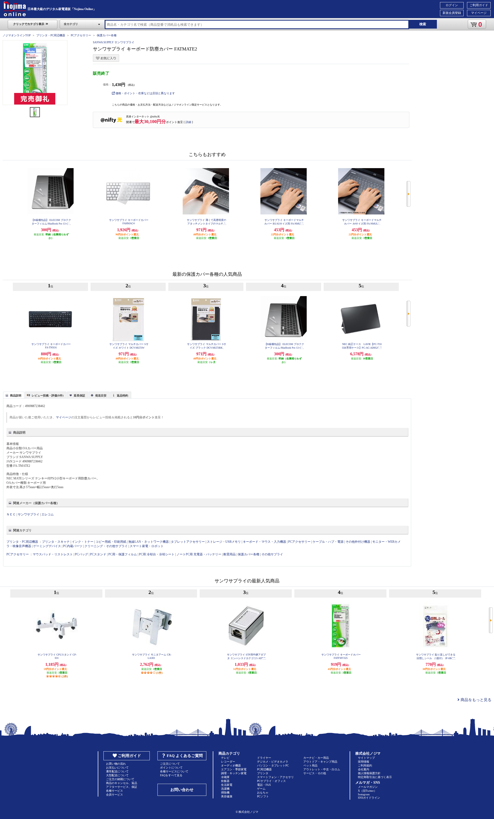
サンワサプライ (28, 514)
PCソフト (263, 796)
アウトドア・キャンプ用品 (320, 761)
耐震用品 (229, 554)
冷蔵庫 (225, 777)
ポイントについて (171, 767)
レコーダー (228, 761)
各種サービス (114, 790)
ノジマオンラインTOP (17, 35)
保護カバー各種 (107, 35)
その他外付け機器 (358, 542)
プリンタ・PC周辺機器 (50, 35)
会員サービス (114, 794)
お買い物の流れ (116, 763)
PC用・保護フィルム (122, 554)
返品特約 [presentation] (122, 395)
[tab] (13, 395)
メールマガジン (368, 786)
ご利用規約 (365, 765)
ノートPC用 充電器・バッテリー (199, 554)
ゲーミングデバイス (47, 546)
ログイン (452, 5)
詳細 (188, 122)
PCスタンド (98, 554)
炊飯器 (225, 780)
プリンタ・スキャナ (56, 542)
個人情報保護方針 (369, 773)
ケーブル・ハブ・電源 (328, 542)
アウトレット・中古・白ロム (321, 769)
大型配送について (117, 775)
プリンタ (262, 773)
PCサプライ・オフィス (271, 780)
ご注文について (170, 763)
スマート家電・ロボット (147, 546)
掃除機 (225, 792)
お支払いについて (117, 767)
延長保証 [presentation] (79, 395)
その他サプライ (272, 554)
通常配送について (117, 771)
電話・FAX (264, 784)
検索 (422, 24)
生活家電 (226, 784)
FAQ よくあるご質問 (185, 756)
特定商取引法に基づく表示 (375, 777)
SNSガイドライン (369, 797)
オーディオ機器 (231, 765)
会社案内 (363, 769)
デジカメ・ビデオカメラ (272, 761)
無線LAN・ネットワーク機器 (148, 542)
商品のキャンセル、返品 (121, 782)
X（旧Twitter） (367, 790)
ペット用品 (310, 765)
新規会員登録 (452, 13)
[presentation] (13, 394)
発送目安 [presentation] (101, 395)
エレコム (47, 514)
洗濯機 (225, 788)
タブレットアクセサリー (188, 542)
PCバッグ (81, 554)
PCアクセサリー (81, 35)
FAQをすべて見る (171, 775)
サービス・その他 (314, 773)
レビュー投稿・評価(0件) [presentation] (48, 395)
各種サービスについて (174, 771)
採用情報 (363, 761)
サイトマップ (366, 757)
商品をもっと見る (475, 700)
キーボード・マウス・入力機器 (265, 542)
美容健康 (226, 796)
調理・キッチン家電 (233, 773)
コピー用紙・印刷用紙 (110, 542)
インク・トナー (82, 542)
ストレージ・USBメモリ (224, 542)
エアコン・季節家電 (233, 769)
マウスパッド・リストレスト (53, 554)
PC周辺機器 (264, 769)
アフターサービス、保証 (121, 786)
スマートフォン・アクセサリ (275, 777)
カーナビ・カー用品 (316, 757)
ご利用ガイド (479, 5)
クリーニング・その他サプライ (106, 546)
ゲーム (261, 788)
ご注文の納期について (120, 779)
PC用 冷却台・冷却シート (156, 554)
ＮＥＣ (11, 514)
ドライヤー (264, 757)
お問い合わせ (181, 790)
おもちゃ (262, 792)
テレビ (225, 757)
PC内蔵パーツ (72, 546)
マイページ (479, 13)
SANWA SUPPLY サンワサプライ (113, 42)
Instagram (364, 794)
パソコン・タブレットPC (273, 765)
